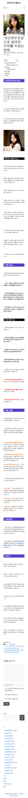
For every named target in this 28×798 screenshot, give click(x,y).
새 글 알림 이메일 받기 (11, 698)
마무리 (6, 75)
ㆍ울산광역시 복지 (9, 754)
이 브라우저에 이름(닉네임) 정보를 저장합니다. (14, 689)
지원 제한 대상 (10, 69)
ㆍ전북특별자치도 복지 (10, 762)
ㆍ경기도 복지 (8, 733)
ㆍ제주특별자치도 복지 (10, 768)
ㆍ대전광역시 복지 (9, 744)
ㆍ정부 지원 (11, 644)
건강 (5, 776)
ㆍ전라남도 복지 (8, 760)
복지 (6, 644)
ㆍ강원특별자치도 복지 (10, 730)
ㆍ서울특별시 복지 (9, 749)
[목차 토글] (16, 60)
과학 (5, 778)
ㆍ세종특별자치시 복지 (10, 752)
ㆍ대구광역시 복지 (9, 741)
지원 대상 (7, 67)
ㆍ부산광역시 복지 (9, 746)
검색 (5, 713)
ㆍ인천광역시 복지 (9, 757)
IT (4, 727)
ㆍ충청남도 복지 (8, 770)
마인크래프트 (7, 784)
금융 (5, 781)
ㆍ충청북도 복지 (8, 773)
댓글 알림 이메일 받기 (11, 694)
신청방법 (7, 73)
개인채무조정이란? (10, 63)
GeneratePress (14, 795)
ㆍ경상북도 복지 (8, 738)
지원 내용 (7, 71)
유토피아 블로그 (14, 3)
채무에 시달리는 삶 (12, 65)
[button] (24, 7)
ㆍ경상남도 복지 (8, 736)
